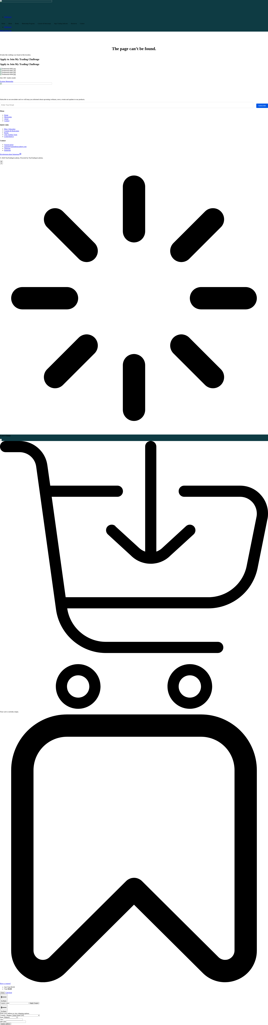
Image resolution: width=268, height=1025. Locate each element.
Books (17, 23)
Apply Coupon (34, 1003)
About (10, 23)
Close (2, 993)
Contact (82, 23)
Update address (5, 1024)
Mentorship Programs (28, 23)
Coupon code (4, 1003)
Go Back (3, 1001)
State (2, 1017)
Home (3, 23)
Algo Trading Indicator (61, 23)
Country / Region (6, 1015)
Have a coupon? (5, 983)
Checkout (9, 993)
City (1, 1019)
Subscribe (262, 106)
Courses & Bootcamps (44, 23)
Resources (74, 23)
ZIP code (3, 1021)
